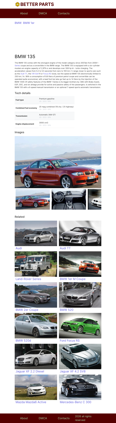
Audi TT (23, 74)
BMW (18, 22)
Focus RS (47, 74)
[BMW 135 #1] (33, 199)
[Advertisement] (58, 39)
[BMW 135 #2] (69, 199)
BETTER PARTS (37, 4)
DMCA (43, 13)
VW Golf (35, 74)
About (24, 13)
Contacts (64, 13)
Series (17, 65)
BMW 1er (28, 22)
